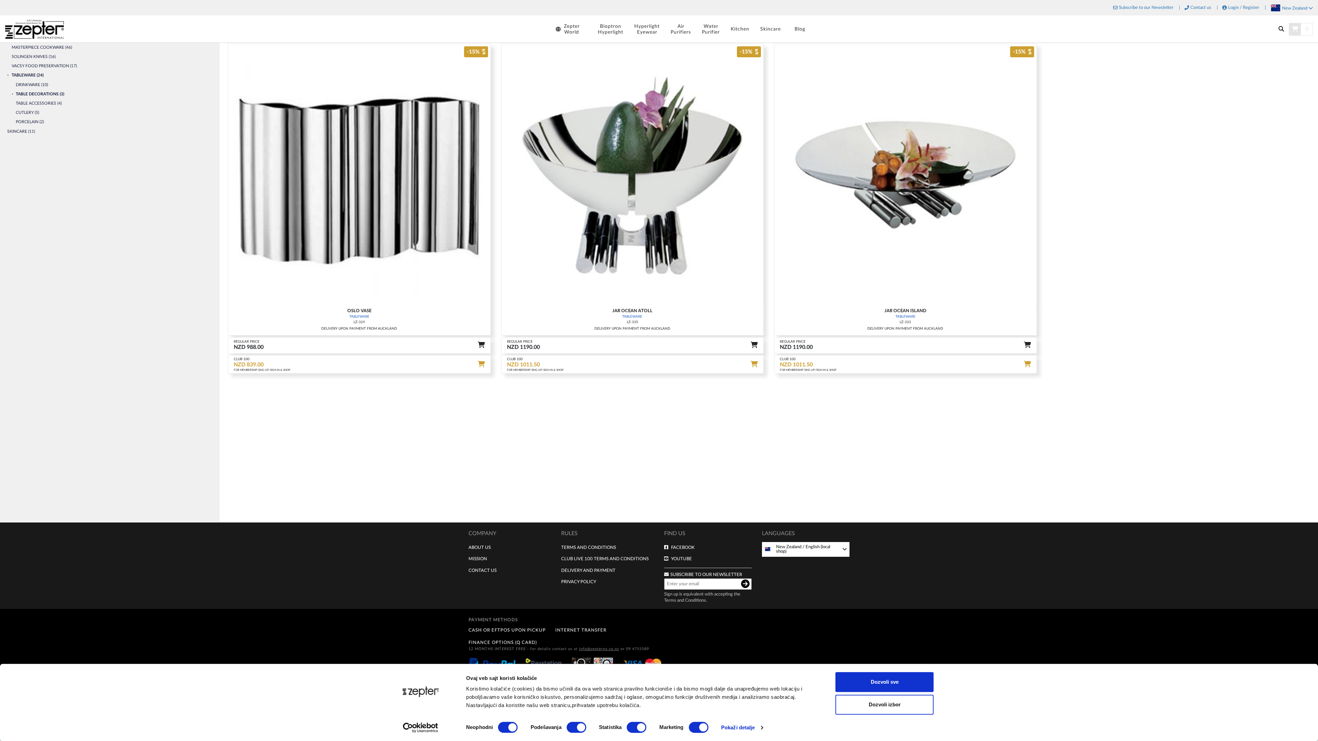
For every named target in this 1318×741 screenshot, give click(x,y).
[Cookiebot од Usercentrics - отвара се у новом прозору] (421, 727)
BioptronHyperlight (610, 29)
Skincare (770, 29)
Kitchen (740, 29)
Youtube (681, 558)
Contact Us (483, 570)
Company (482, 533)
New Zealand (1295, 8)
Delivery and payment (588, 570)
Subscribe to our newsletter (706, 574)
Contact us (1200, 7)
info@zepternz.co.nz (599, 649)
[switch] (576, 727)
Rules (569, 533)
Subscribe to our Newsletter (1146, 7)
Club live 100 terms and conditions (605, 558)
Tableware (359, 316)
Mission (478, 558)
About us (480, 547)
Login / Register (1243, 7)
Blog (800, 29)
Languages (778, 533)
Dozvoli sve (885, 682)
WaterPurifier (711, 29)
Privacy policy (578, 581)
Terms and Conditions (588, 547)
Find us (674, 533)
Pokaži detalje (738, 727)
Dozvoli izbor (885, 704)
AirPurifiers (681, 29)
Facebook (683, 547)
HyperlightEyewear (647, 29)
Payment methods (493, 620)
